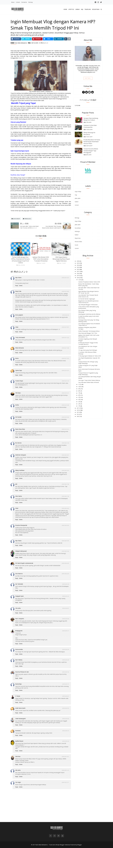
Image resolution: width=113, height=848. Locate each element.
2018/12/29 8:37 (65, 696)
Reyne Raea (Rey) (20, 429)
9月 (79, 389)
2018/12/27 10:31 (65, 327)
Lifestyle (71, 9)
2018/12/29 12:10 (65, 770)
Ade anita (18, 770)
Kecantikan (95, 9)
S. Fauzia (17, 696)
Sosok (76, 245)
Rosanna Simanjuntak (21, 525)
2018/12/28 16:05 (65, 470)
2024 (78, 265)
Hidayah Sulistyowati (21, 551)
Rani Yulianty (18, 660)
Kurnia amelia (19, 649)
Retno (17, 358)
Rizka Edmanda (19, 348)
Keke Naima (18, 496)
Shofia (17, 405)
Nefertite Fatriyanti (20, 455)
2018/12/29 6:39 (65, 649)
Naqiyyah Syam (19, 596)
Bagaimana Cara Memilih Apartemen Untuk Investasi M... (88, 301)
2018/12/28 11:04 (65, 443)
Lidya (16, 327)
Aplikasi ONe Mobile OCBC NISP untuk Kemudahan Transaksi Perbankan (20, 259)
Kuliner (77, 201)
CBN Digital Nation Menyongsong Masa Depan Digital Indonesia (40, 259)
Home (65, 9)
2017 (78, 408)
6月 (79, 395)
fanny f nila (18, 291)
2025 (78, 263)
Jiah (16, 484)
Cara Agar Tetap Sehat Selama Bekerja (89, 380)
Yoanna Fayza (19, 381)
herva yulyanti (19, 315)
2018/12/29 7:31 (65, 684)
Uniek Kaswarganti (20, 718)
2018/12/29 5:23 (65, 596)
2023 (78, 267)
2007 (78, 416)
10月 (79, 386)
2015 (78, 412)
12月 (79, 279)
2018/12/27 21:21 (65, 393)
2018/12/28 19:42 (65, 551)
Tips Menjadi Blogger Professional (87, 304)
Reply (16, 285)
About (12, 2)
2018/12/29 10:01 (65, 756)
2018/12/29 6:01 (65, 608)
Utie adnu (18, 608)
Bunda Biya (18, 684)
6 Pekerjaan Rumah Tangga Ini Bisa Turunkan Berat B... (88, 343)
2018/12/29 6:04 (65, 618)
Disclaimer (24, 2)
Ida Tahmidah (19, 584)
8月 (79, 391)
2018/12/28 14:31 (65, 455)
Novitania (18, 730)
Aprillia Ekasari (19, 741)
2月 (79, 404)
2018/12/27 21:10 (65, 381)
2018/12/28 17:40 (65, 496)
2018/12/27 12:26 (65, 337)
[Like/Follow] (83, 92)
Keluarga (77, 231)
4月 (79, 399)
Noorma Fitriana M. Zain (22, 672)
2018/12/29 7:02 (65, 672)
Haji (82, 9)
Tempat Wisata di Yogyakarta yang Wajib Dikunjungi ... (88, 373)
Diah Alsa (17, 756)
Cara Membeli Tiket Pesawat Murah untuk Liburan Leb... (88, 296)
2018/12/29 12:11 (65, 782)
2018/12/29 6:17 (65, 630)
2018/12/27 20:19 (65, 370)
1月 (79, 406)
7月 (79, 393)
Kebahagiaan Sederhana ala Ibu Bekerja (89, 314)
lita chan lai (18, 443)
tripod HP (21, 58)
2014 (78, 414)
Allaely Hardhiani (19, 470)
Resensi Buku (78, 241)
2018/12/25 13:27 (65, 277)
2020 (78, 273)
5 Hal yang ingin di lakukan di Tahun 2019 (89, 356)
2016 (78, 410)
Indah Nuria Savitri (20, 708)
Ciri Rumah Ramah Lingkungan (86, 299)
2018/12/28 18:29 (65, 508)
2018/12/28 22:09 (65, 563)
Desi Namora (19, 573)
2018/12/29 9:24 (65, 741)
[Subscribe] (92, 92)
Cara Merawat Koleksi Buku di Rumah (88, 382)
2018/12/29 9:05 (65, 708)
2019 (78, 275)
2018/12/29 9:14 (65, 730)
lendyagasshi (18, 630)
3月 (79, 401)
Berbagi (77, 218)
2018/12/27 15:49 (65, 348)
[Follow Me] (86, 92)
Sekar (16, 508)
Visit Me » (88, 78)
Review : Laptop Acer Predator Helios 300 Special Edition (61, 258)
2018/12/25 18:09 (65, 291)
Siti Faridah (18, 417)
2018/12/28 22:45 (65, 573)
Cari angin (18, 782)
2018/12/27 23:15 (65, 429)
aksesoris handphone (33, 205)
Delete (20, 285)
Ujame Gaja (18, 370)
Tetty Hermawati (20, 337)
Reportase (78, 238)
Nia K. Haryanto (19, 618)
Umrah (77, 9)
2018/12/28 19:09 (65, 540)
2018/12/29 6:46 (65, 660)
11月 (79, 384)
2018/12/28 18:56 (65, 525)
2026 (78, 261)
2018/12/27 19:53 (65, 358)
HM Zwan (18, 393)
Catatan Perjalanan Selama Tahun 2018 (89, 282)
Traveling (87, 9)
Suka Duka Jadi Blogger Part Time (87, 333)
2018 (78, 277)
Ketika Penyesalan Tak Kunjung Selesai (88, 331)
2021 (78, 271)
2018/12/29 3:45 (65, 584)
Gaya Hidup (78, 191)
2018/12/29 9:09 (65, 718)
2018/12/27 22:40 (65, 405)
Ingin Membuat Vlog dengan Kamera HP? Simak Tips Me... (88, 292)
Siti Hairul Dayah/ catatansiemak (24, 563)
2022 (78, 269)
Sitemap (30, 2)
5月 (79, 397)
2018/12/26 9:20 (65, 315)
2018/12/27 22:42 (65, 417)
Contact (18, 2)
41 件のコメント (43, 43)
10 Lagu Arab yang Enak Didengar (87, 350)
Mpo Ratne (18, 277)
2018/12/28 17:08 (65, 484)
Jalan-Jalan (77, 198)
